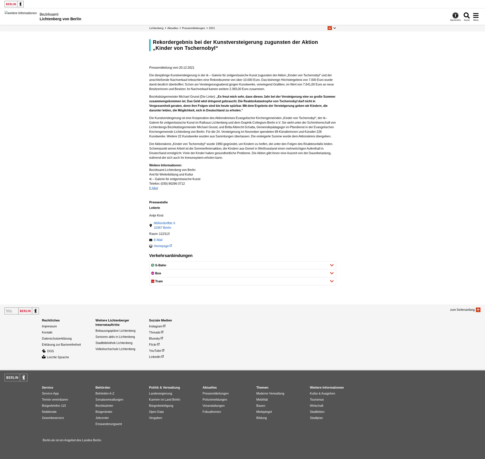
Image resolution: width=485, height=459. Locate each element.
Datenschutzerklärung (57, 338)
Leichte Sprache (58, 357)
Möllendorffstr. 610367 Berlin (164, 225)
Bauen (260, 405)
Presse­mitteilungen (193, 28)
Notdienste (49, 411)
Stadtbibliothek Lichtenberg (113, 343)
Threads (154, 332)
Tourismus (317, 399)
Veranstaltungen (214, 405)
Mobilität (262, 399)
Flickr (152, 344)
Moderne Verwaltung (270, 393)
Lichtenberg (156, 28)
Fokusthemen (212, 411)
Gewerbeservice (53, 418)
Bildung (261, 418)
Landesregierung (160, 393)
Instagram (155, 326)
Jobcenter (102, 418)
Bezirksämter (104, 405)
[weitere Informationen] (21, 16)
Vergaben (155, 418)
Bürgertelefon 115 (54, 405)
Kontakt (47, 332)
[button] (332, 28)
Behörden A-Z (104, 393)
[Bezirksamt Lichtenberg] (22, 311)
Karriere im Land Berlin (164, 399)
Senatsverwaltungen (109, 399)
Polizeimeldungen (215, 399)
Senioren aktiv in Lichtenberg (115, 336)
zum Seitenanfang (462, 309)
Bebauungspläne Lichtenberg (115, 330)
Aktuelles (172, 28)
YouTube (155, 350)
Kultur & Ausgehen (322, 393)
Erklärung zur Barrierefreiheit (61, 344)
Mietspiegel (264, 411)
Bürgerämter (103, 411)
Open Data (156, 411)
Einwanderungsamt (108, 424)
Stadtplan (316, 418)
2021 (212, 28)
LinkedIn (155, 356)
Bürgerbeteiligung (161, 405)
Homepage (161, 246)
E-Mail (153, 188)
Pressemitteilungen (216, 393)
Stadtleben (317, 411)
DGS (50, 351)
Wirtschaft (316, 405)
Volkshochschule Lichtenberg (115, 349)
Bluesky (154, 338)
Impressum (49, 326)
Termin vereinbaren (55, 399)
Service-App (50, 393)
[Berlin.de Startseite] (14, 4)
